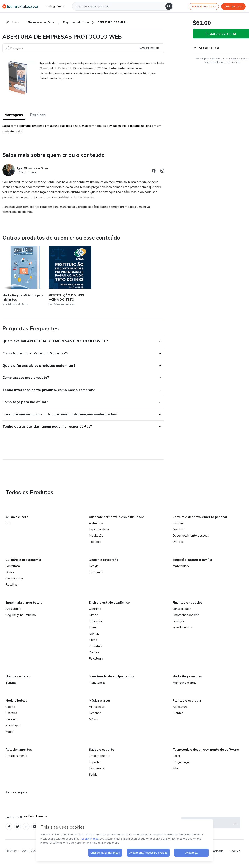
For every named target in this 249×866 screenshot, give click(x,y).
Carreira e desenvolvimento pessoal (200, 517)
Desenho (95, 713)
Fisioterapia (97, 768)
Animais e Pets (16, 517)
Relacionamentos (18, 750)
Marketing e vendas (187, 676)
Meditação (96, 535)
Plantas (178, 713)
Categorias (53, 6)
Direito (93, 615)
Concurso (95, 609)
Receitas (11, 585)
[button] (79, 341)
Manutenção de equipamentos (111, 676)
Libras (93, 640)
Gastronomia (14, 578)
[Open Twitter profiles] (18, 826)
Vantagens (14, 114)
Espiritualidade (99, 529)
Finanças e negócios (188, 602)
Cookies (235, 851)
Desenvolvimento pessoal (191, 535)
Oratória (178, 542)
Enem (93, 627)
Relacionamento (16, 756)
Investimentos (182, 627)
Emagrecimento (99, 756)
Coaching (178, 529)
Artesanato (97, 707)
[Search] (168, 6)
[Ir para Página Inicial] (21, 6)
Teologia (95, 542)
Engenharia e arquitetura (23, 602)
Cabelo (10, 707)
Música (93, 719)
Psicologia (96, 658)
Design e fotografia (103, 560)
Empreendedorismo (186, 615)
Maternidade (181, 566)
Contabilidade (182, 609)
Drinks (9, 572)
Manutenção (97, 683)
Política (94, 652)
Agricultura (180, 707)
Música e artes (100, 700)
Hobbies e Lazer (17, 676)
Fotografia (96, 572)
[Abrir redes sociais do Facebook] (154, 171)
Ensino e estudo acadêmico (109, 602)
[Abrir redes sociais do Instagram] (162, 171)
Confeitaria (12, 566)
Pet (8, 523)
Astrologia (96, 523)
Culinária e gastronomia (23, 560)
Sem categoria (16, 792)
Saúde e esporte (101, 750)
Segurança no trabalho (20, 615)
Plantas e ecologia (187, 700)
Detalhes (38, 114)
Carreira (178, 523)
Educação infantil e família (192, 560)
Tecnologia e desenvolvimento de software (206, 750)
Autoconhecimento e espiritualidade (116, 517)
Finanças (178, 621)
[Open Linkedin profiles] (26, 826)
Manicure (11, 719)
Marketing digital (184, 683)
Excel (176, 756)
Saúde (93, 774)
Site (175, 768)
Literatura (95, 646)
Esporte (94, 762)
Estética (11, 713)
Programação (181, 762)
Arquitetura (13, 609)
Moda (9, 732)
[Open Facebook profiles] (9, 826)
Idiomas (94, 634)
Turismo (11, 683)
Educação (95, 621)
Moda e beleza (16, 700)
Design (93, 566)
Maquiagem (13, 725)
